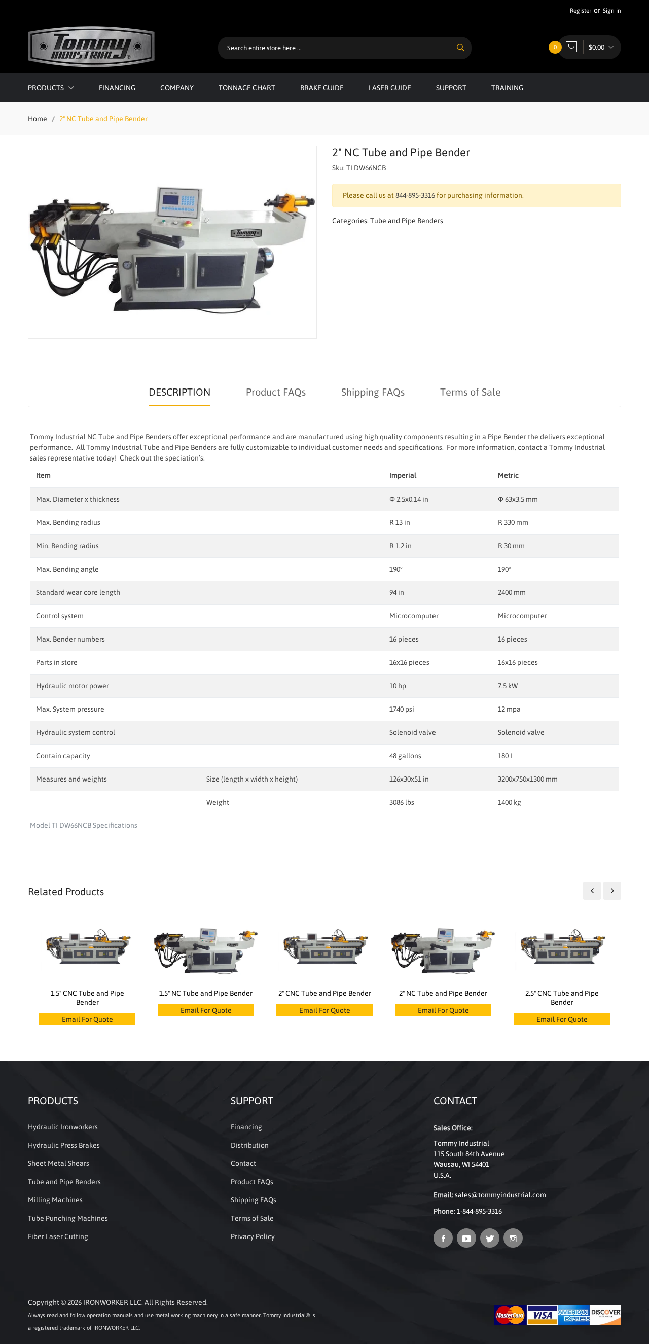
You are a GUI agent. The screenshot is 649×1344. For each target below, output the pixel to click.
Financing (117, 88)
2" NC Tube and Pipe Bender (443, 993)
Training (507, 88)
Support (451, 88)
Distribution (250, 1145)
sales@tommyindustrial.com (500, 1195)
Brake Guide (322, 88)
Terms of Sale (470, 392)
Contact (243, 1163)
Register (580, 10)
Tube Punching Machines (68, 1218)
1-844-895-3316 (479, 1211)
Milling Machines (55, 1200)
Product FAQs (276, 392)
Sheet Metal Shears (58, 1163)
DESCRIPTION (179, 392)
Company (177, 88)
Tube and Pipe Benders (406, 221)
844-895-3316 (415, 195)
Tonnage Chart (247, 88)
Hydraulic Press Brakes (64, 1145)
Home (37, 119)
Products (46, 88)
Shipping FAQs (373, 392)
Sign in (612, 10)
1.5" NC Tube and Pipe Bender (206, 993)
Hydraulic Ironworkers (63, 1127)
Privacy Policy (253, 1236)
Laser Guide (390, 88)
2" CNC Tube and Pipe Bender (324, 993)
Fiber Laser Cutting (58, 1236)
